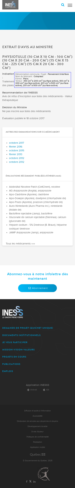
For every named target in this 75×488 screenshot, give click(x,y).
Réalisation (37, 442)
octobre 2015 (16, 150)
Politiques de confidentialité (38, 437)
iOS (47, 390)
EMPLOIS (7, 371)
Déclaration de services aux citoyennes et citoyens (37, 421)
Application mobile (37, 447)
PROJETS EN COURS (14, 356)
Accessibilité (37, 416)
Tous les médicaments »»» (20, 243)
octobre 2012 (16, 158)
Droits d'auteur (37, 431)
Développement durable (37, 426)
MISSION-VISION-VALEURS (18, 349)
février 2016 (15, 146)
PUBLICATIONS (11, 364)
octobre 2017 (16, 142)
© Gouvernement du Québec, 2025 (37, 461)
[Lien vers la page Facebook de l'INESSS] (27, 481)
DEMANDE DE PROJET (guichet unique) (27, 328)
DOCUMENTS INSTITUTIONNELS (21, 335)
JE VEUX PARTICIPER (15, 342)
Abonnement (40, 288)
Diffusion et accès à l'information (37, 411)
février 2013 (15, 154)
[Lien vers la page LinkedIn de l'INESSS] (34, 481)
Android (33, 390)
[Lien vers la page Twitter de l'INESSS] (30, 481)
